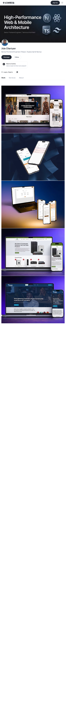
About (21, 78)
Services (12, 78)
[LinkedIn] (17, 72)
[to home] (8, 3)
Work (3, 78)
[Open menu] (62, 3)
